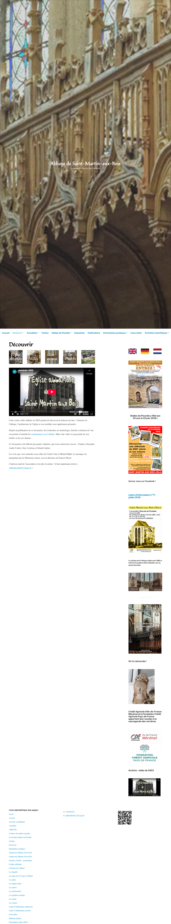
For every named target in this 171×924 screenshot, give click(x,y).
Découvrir (17, 333)
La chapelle (13, 872)
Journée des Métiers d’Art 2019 (20, 856)
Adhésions (13, 829)
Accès (11, 814)
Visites (45, 333)
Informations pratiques (114, 333)
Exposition (79, 333)
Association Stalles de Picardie (20, 837)
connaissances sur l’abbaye (43, 434)
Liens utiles (136, 333)
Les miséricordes (15, 891)
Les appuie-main (15, 883)
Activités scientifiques (156, 333)
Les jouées (13, 887)
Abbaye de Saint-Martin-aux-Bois (85, 163)
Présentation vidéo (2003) (18, 922)
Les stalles (13, 899)
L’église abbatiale (15, 864)
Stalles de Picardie (61, 333)
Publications (94, 333)
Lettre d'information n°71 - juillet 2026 (142, 496)
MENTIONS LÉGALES (75, 815)
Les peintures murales (17, 895)
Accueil (6, 333)
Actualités (32, 333)
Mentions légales (15, 918)
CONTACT (70, 812)
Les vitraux (13, 903)
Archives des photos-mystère (19, 833)
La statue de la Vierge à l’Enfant (21, 876)
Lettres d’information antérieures (21, 906)
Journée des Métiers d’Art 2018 (20, 852)
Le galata (12, 879)
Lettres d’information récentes (20, 910)
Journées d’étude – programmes (20, 860)
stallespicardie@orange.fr (20, 467)
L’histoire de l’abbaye (17, 868)
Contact (12, 841)
